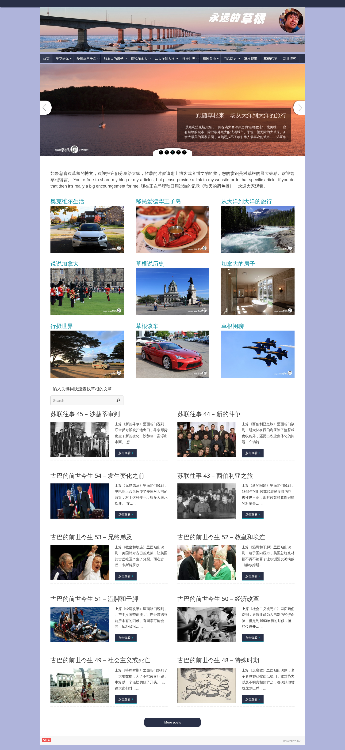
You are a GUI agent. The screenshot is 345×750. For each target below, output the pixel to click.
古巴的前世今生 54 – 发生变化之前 (97, 475)
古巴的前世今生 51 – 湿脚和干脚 (94, 599)
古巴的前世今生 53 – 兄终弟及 (91, 537)
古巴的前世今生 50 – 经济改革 (218, 599)
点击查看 (124, 453)
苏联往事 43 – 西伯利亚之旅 (215, 475)
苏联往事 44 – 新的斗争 (209, 414)
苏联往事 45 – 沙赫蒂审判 (85, 414)
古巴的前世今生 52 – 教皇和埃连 (221, 537)
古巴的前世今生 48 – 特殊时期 (218, 660)
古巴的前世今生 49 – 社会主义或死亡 (100, 660)
